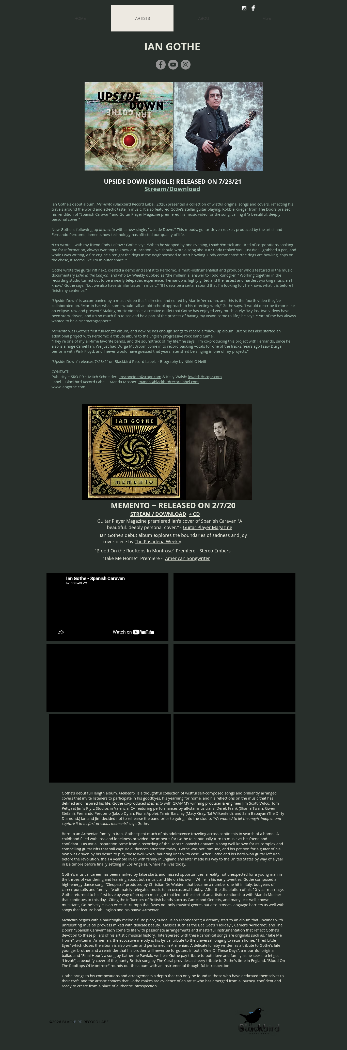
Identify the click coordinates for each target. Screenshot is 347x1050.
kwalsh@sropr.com (205, 376)
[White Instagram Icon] (244, 8)
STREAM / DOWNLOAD (158, 514)
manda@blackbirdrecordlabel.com (168, 381)
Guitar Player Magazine (207, 527)
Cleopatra (115, 884)
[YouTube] (173, 65)
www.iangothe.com (68, 386)
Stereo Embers (215, 551)
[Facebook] (161, 65)
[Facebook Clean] (253, 8)
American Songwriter (187, 558)
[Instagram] (186, 65)
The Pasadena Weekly (158, 541)
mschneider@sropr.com (140, 376)
